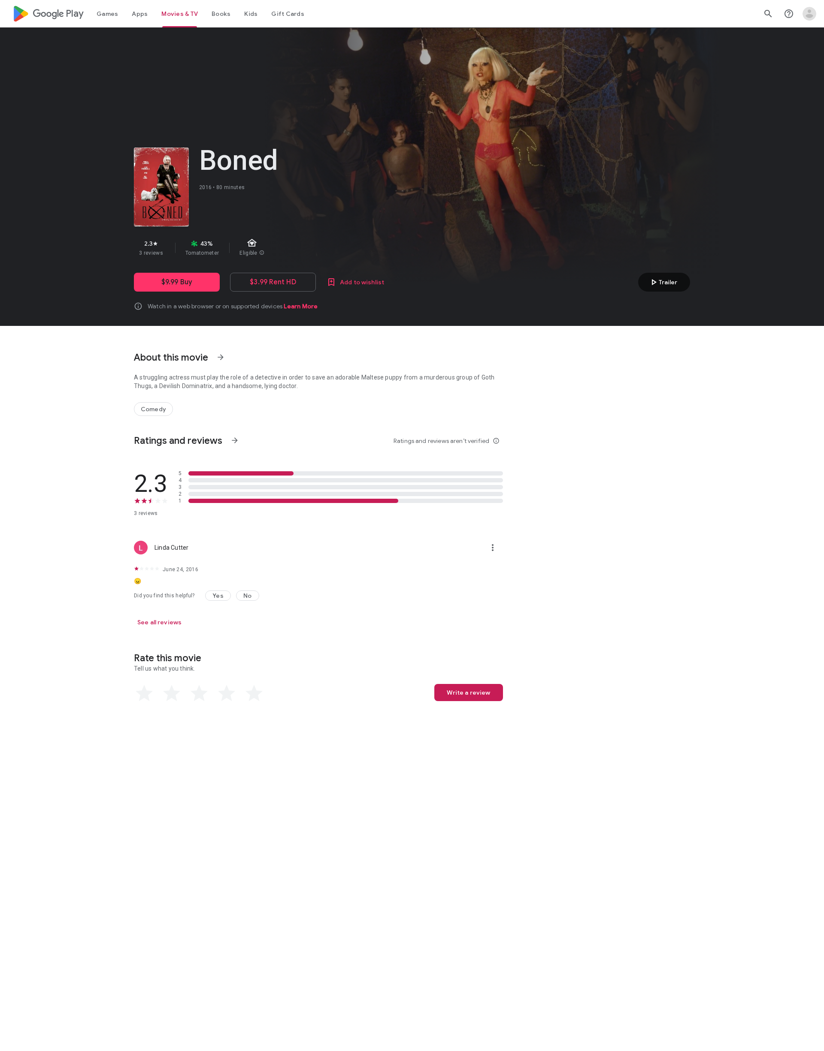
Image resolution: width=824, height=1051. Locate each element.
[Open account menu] (809, 13)
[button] (218, 595)
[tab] (107, 13)
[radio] (144, 693)
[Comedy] (153, 409)
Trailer (662, 282)
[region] (286, 247)
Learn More (301, 306)
